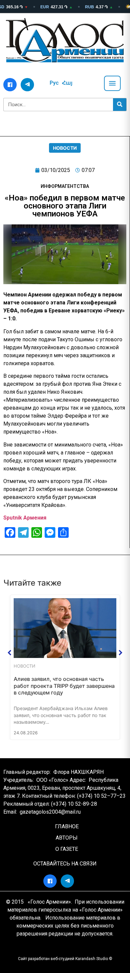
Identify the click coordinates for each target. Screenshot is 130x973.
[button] (9, 652)
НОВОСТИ (65, 148)
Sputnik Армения (24, 518)
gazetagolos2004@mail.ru (50, 812)
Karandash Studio (91, 958)
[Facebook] (10, 84)
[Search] (119, 104)
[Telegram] (27, 84)
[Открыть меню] (112, 83)
